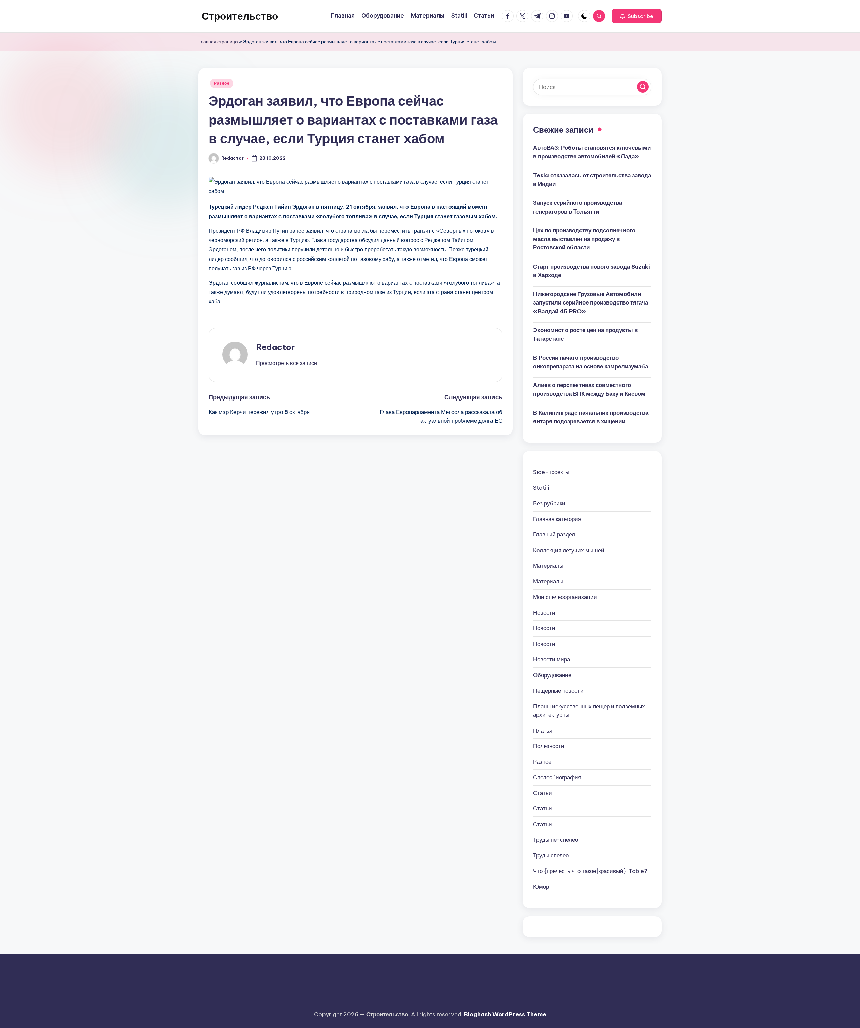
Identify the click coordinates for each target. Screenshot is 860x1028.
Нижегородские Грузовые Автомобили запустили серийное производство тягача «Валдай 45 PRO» (590, 302)
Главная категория (557, 519)
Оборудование (552, 675)
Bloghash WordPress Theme (505, 1014)
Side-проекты (551, 472)
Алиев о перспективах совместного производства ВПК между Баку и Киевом (589, 389)
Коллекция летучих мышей (568, 550)
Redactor (275, 347)
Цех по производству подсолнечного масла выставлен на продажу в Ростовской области (584, 239)
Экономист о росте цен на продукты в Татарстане (585, 334)
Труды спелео (551, 855)
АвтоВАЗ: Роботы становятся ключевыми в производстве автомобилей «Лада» (592, 152)
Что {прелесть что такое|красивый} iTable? (590, 871)
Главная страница (218, 42)
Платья (542, 730)
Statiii (541, 488)
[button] (637, 16)
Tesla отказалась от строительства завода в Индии (592, 180)
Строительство (240, 16)
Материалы (548, 565)
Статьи (542, 793)
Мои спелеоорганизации (565, 597)
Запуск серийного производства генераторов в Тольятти (577, 207)
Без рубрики (549, 503)
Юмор (541, 886)
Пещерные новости (558, 690)
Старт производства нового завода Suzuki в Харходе (591, 271)
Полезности (548, 746)
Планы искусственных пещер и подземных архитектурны (589, 711)
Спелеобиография (557, 777)
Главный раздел (554, 534)
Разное (221, 83)
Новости (544, 612)
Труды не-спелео (555, 839)
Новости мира (551, 659)
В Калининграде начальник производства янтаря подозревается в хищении (590, 417)
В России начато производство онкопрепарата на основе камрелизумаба (590, 362)
